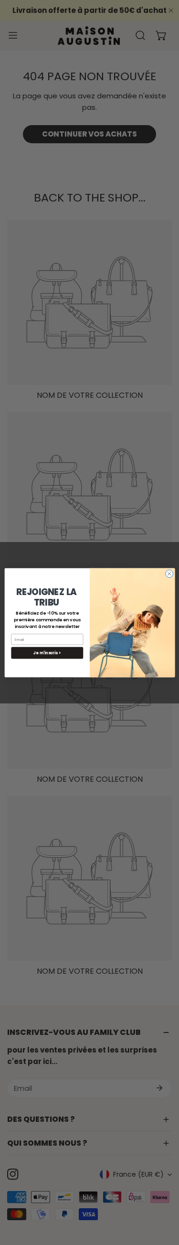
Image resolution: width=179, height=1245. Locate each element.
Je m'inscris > (47, 652)
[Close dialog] (169, 573)
